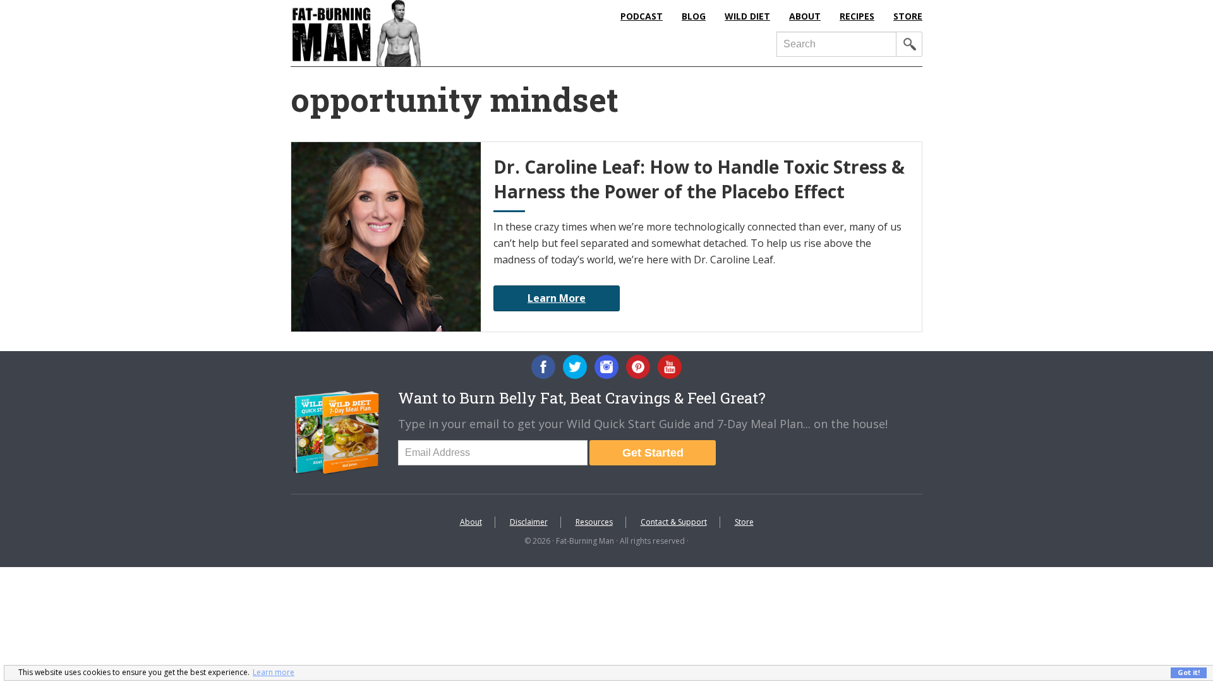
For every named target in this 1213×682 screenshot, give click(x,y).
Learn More (557, 298)
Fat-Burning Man (407, 33)
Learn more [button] (273, 672)
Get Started (653, 452)
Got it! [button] (1189, 672)
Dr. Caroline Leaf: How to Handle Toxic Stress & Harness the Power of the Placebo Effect (699, 179)
